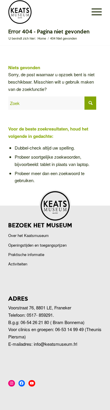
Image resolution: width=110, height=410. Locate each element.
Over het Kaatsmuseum (28, 235)
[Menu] (94, 12)
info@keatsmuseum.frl (55, 344)
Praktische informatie (26, 254)
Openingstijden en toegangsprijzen (37, 245)
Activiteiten (17, 264)
